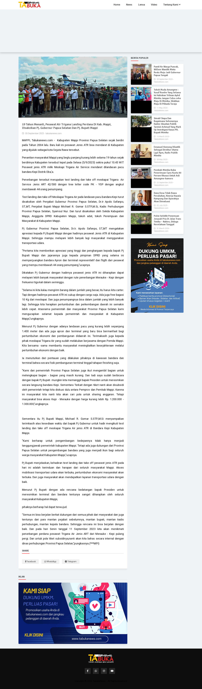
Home (117, 4)
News (129, 4)
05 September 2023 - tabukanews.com (43, 133)
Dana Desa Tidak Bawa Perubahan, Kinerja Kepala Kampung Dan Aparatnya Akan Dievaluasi (167, 197)
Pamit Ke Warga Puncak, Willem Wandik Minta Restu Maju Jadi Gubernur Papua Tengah (167, 71)
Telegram (71, 561)
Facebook (31, 561)
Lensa (141, 4)
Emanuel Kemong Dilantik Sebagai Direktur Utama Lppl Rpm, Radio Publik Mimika (167, 151)
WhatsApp (51, 561)
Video (154, 4)
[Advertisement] (101, 31)
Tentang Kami (170, 4)
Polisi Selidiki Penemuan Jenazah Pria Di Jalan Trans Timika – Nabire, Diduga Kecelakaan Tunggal (167, 220)
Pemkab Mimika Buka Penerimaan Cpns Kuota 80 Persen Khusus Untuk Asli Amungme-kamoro (167, 174)
